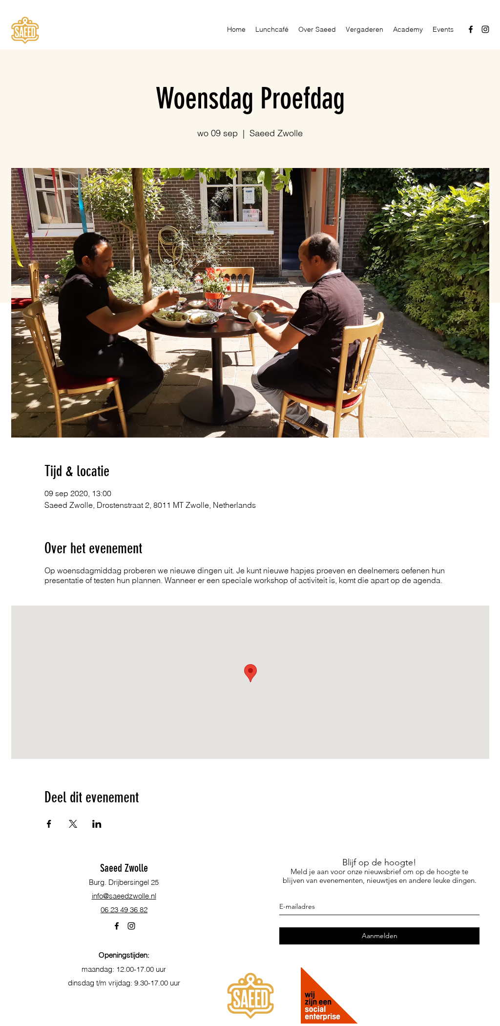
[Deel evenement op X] (73, 824)
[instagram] (485, 29)
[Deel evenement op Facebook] (49, 824)
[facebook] (471, 29)
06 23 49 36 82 (124, 909)
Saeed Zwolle (124, 868)
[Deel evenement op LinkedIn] (97, 824)
